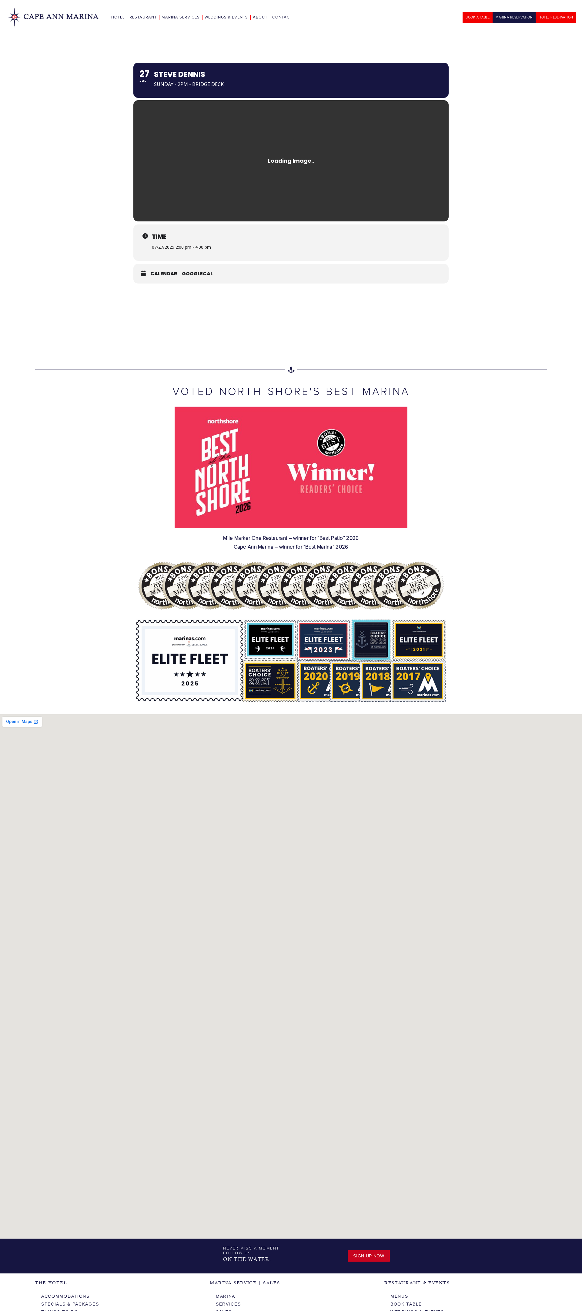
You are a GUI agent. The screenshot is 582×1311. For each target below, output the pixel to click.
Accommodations (65, 1296)
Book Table (406, 1304)
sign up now (368, 1255)
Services (228, 1304)
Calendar (163, 274)
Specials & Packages (70, 1304)
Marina (225, 1296)
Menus (399, 1296)
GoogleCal (197, 274)
